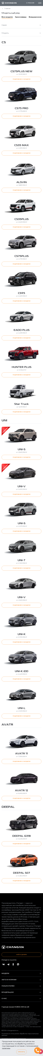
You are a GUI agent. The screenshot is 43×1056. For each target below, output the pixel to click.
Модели (5, 973)
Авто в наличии (9, 980)
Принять (21, 1052)
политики (6, 1048)
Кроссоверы (20, 17)
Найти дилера (21, 954)
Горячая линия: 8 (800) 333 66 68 (15, 1007)
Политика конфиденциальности (14, 1038)
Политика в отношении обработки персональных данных (20, 1034)
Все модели (7, 17)
